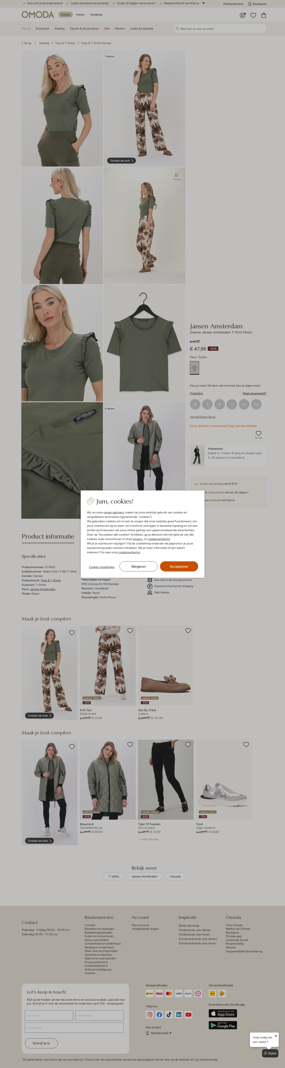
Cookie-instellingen (102, 567)
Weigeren (138, 566)
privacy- (138, 539)
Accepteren (179, 566)
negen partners (114, 512)
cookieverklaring (159, 539)
